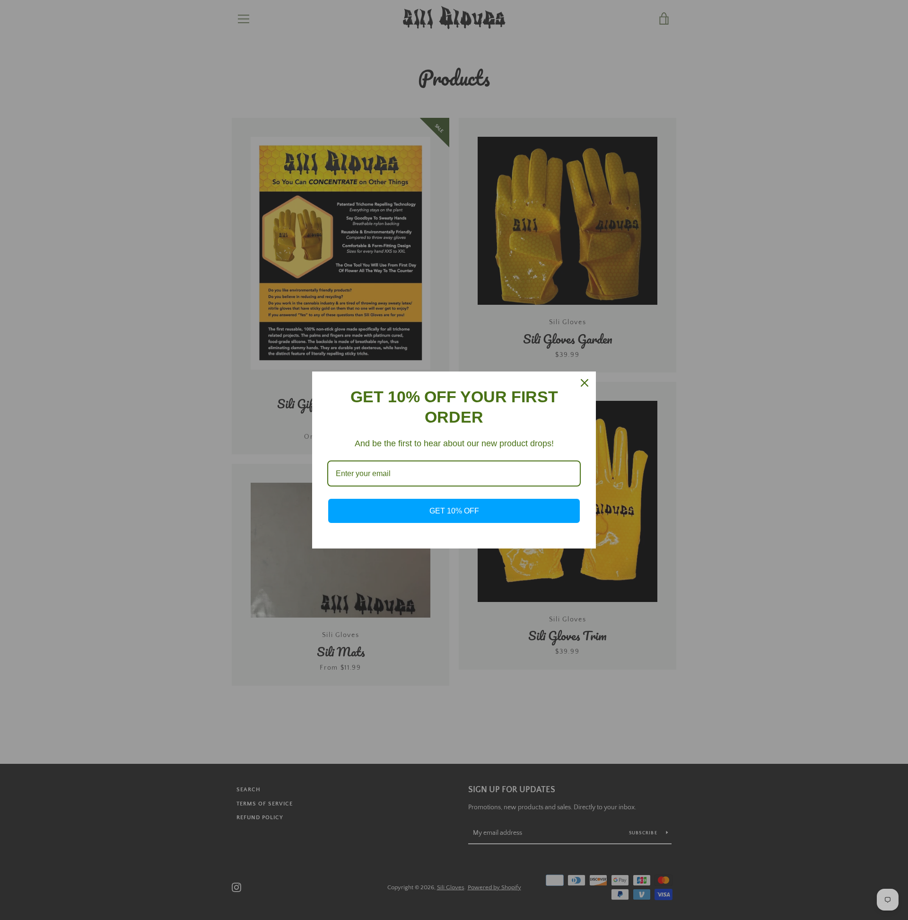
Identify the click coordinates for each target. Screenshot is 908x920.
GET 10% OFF (454, 511)
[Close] (584, 383)
